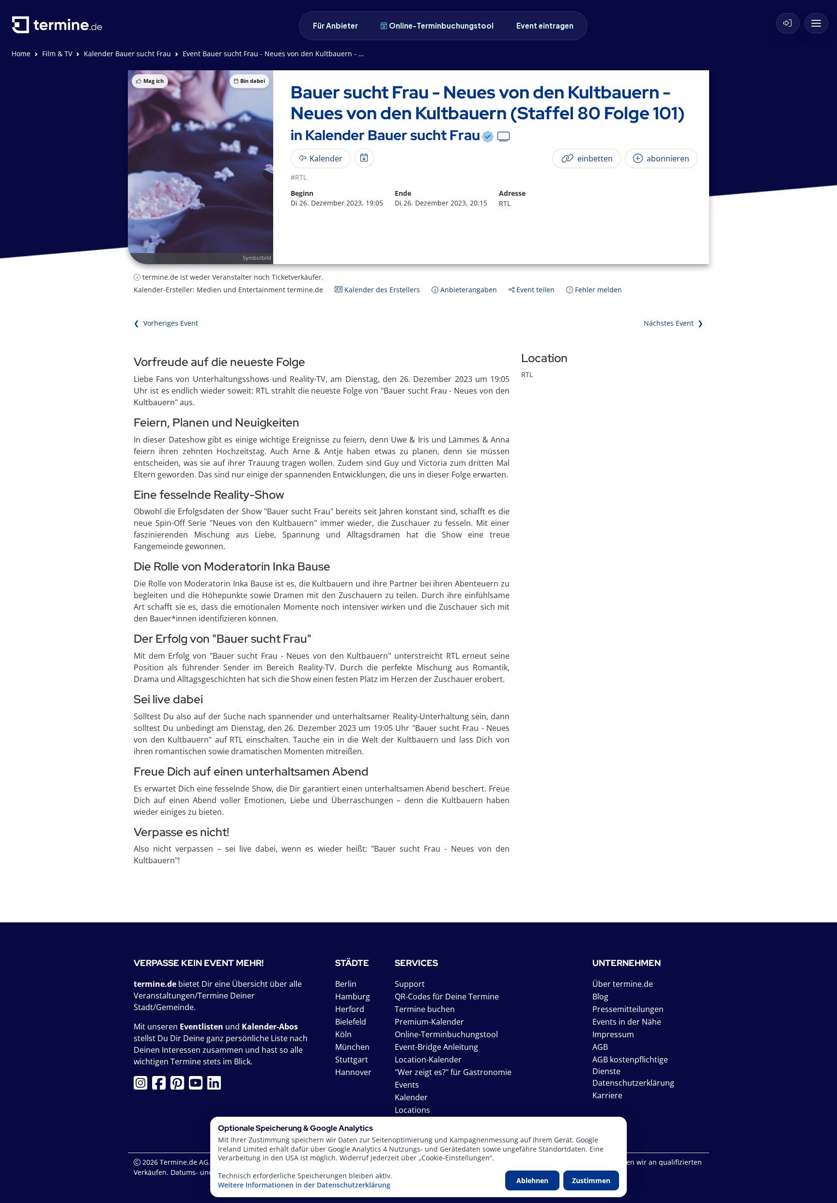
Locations (412, 1110)
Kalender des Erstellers (381, 289)
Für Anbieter (335, 25)
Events (407, 1084)
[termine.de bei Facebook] (161, 1085)
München (352, 1047)
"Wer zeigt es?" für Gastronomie (453, 1072)
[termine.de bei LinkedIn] (216, 1085)
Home (21, 53)
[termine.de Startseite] (59, 28)
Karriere (607, 1095)
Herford (349, 1009)
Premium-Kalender (429, 1021)
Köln (343, 1034)
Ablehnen (532, 1180)
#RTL (299, 177)
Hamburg (352, 996)
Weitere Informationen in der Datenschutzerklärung (304, 1185)
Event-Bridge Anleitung (436, 1047)
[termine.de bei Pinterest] (179, 1085)
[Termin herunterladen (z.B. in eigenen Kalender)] (364, 158)
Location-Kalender (428, 1059)
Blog (600, 996)
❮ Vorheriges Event (166, 323)
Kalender (411, 1097)
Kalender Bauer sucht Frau (127, 53)
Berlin (345, 984)
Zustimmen (591, 1180)
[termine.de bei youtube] (198, 1085)
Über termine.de (622, 984)
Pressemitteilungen (628, 1009)
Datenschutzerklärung (633, 1082)
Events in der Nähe (626, 1021)
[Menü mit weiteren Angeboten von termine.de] (816, 23)
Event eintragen (545, 25)
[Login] (788, 23)
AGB (600, 1047)
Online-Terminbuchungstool (441, 25)
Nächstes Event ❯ (673, 323)
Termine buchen (425, 1009)
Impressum (613, 1034)
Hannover (353, 1072)
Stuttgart (351, 1059)
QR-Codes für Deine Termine (447, 996)
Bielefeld (350, 1021)
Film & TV (57, 53)
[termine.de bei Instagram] (143, 1085)
